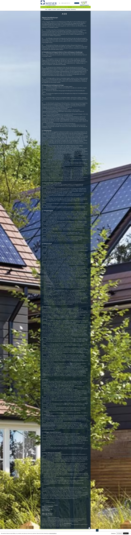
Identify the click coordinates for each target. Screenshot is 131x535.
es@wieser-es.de (48, 514)
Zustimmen (126, 533)
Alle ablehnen (119, 533)
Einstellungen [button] (113, 533)
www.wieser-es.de (68, 523)
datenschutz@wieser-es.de (65, 525)
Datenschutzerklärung (52, 533)
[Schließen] (129, 533)
